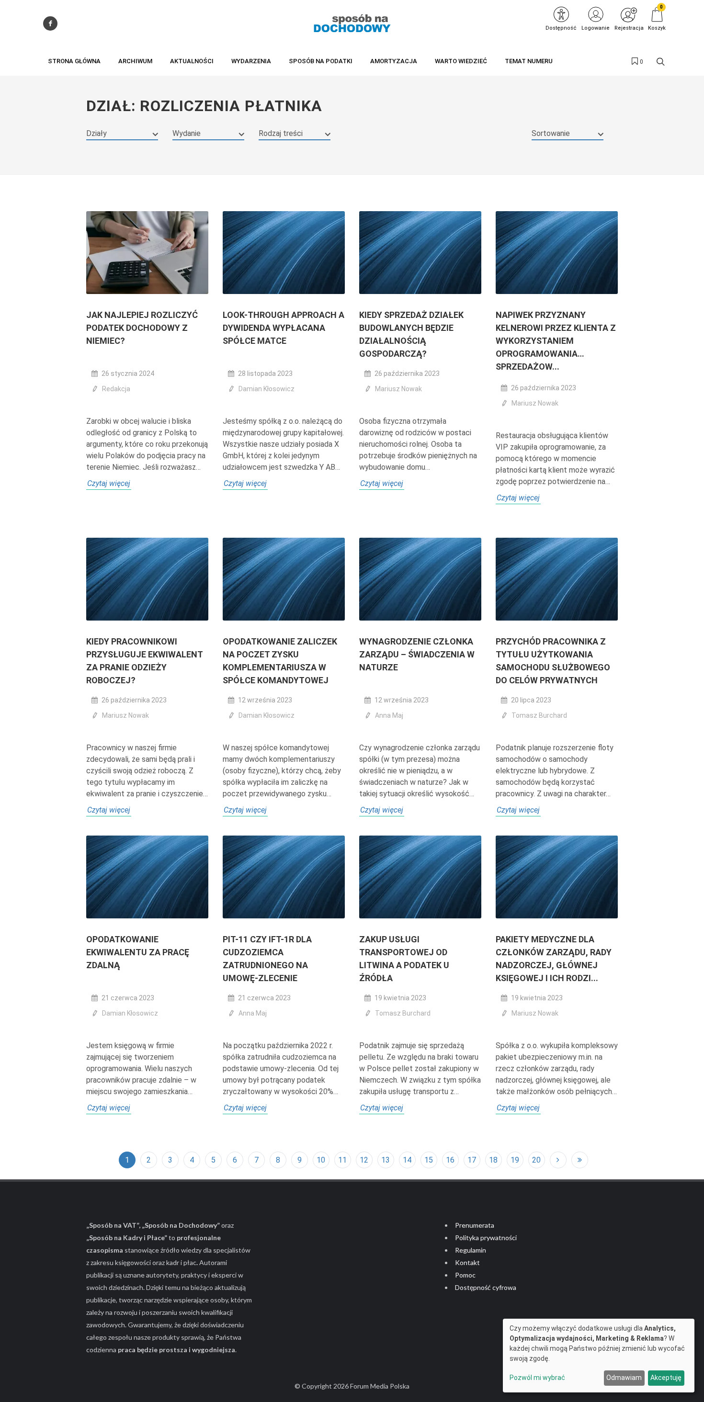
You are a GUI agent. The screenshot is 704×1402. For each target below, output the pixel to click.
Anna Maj (389, 715)
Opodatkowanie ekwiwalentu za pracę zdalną (137, 952)
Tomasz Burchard (539, 715)
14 (407, 1160)
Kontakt (467, 1262)
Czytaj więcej (108, 483)
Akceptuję (665, 1377)
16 (450, 1160)
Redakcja (116, 389)
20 (536, 1160)
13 (385, 1160)
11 (342, 1160)
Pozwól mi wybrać (537, 1377)
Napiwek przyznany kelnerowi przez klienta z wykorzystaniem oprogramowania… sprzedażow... (556, 341)
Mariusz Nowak (398, 389)
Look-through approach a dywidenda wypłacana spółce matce (283, 328)
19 (515, 1160)
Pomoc (465, 1275)
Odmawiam (624, 1377)
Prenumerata (474, 1225)
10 (321, 1160)
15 (428, 1160)
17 (471, 1160)
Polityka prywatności (486, 1237)
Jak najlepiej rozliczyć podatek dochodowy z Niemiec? (142, 328)
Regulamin (470, 1250)
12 (364, 1160)
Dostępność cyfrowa (485, 1287)
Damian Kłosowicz (266, 389)
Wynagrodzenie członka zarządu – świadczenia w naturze (417, 654)
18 (493, 1160)
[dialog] (598, 1355)
